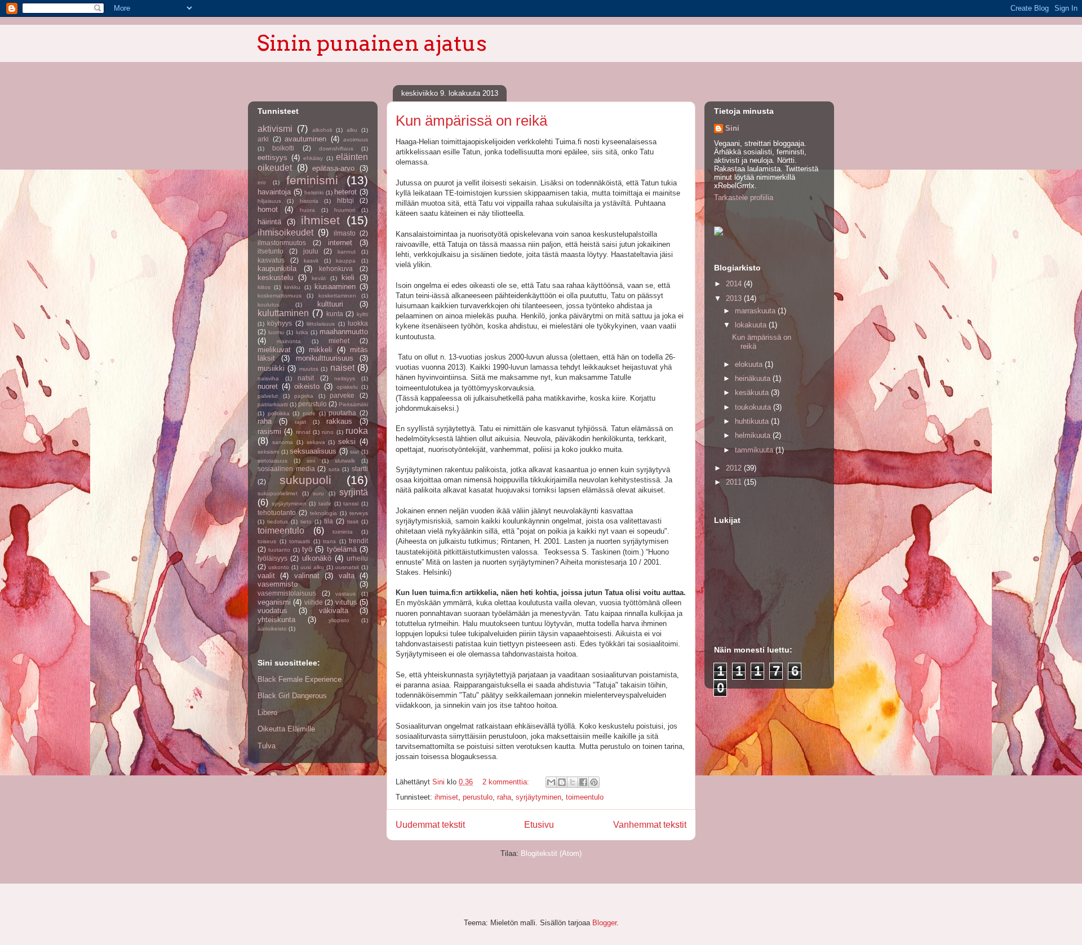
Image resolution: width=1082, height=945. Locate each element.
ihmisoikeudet (285, 232)
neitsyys (344, 378)
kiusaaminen (335, 286)
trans (329, 541)
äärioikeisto (272, 628)
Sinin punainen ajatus (372, 43)
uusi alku (312, 567)
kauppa (346, 261)
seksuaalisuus (313, 451)
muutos (308, 369)
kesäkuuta (753, 392)
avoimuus (355, 139)
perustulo (478, 797)
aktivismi (275, 129)
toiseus (267, 541)
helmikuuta (754, 435)
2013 (735, 298)
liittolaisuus (321, 324)
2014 (735, 283)
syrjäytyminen (538, 797)
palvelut (268, 396)
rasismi (269, 431)
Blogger (604, 923)
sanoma (282, 442)
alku (352, 130)
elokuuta (750, 364)
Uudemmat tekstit (430, 824)
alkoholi (322, 130)
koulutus (269, 304)
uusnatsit (347, 567)
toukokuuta (754, 407)
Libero (267, 712)
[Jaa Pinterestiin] (594, 782)
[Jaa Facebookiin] (583, 782)
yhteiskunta (276, 619)
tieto (306, 521)
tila (328, 521)
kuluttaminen (283, 313)
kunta (334, 313)
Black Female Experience (300, 679)
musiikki (271, 368)
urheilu (357, 558)
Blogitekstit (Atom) (551, 853)
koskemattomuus (279, 295)
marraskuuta (756, 311)
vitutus (346, 602)
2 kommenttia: (506, 782)
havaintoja (274, 192)
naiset (342, 367)
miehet (339, 340)
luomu (276, 332)
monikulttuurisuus (324, 358)
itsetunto (270, 251)
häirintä (269, 222)
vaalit (266, 575)
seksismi (268, 452)
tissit (352, 521)
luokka (358, 323)
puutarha (342, 412)
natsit (306, 377)
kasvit (311, 261)
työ (307, 549)
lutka (302, 332)
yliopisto (339, 620)
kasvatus (271, 260)
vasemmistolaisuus (287, 593)
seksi (347, 441)
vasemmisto (278, 584)
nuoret (268, 386)
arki (263, 139)
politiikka (279, 413)
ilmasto (345, 233)
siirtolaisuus (272, 461)
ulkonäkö (316, 558)
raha (504, 797)
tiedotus (277, 521)
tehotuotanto (277, 512)
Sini (732, 128)
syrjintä (353, 492)
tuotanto (279, 550)
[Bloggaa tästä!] (561, 782)
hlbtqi (345, 200)
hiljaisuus (269, 201)
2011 (735, 482)
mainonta (289, 341)
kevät (319, 278)
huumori (344, 210)
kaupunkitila (277, 268)
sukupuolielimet (278, 493)
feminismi (312, 180)
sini (311, 461)
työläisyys (272, 558)
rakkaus (339, 421)
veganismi (274, 602)
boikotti (283, 148)
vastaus (345, 594)
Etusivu (539, 824)
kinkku (292, 287)
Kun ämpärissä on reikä (471, 120)
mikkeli (320, 349)
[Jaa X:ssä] (572, 782)
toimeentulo (585, 797)
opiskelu (347, 387)
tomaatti (299, 541)
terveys (358, 513)
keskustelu (275, 277)
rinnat (303, 432)
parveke (342, 395)
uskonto (278, 567)
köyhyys (279, 323)
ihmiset (446, 797)
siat (354, 452)
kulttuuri (330, 304)
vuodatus (272, 610)
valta (346, 575)
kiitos (264, 287)
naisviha (268, 378)
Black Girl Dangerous (292, 695)
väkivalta (333, 610)
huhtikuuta (753, 421)
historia (309, 201)
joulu (310, 251)
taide (324, 503)
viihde (313, 602)
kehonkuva (336, 268)
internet (340, 242)
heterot (345, 192)
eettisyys (272, 157)
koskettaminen (337, 295)
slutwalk (345, 461)
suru (318, 493)
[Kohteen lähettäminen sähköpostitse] (551, 782)
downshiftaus (336, 148)
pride (309, 413)
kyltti (362, 314)
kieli (348, 277)
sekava (316, 442)
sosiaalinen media (286, 468)
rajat (300, 422)
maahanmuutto (344, 331)
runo (328, 432)
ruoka (356, 431)
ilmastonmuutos (282, 242)
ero (262, 182)
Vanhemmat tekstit (649, 824)
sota (334, 469)
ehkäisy (313, 158)
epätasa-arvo (333, 168)
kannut (347, 252)
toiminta (342, 532)
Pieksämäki (353, 404)
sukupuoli (305, 479)
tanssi (350, 503)
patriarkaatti (273, 404)
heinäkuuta (754, 378)
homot (268, 209)
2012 (735, 468)
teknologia (323, 513)
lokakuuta (752, 325)
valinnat (307, 575)
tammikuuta (755, 450)
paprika (303, 396)
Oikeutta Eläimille (286, 729)
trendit (358, 540)
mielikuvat (274, 349)
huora (307, 210)
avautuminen (305, 139)
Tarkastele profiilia (743, 197)
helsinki (313, 192)
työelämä (342, 549)
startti (360, 468)
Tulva (267, 746)
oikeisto (307, 386)
